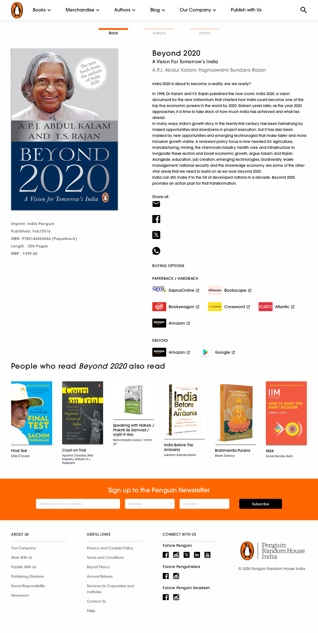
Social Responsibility (28, 586)
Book (113, 33)
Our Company (195, 10)
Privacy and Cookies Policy (110, 548)
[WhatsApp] (229, 247)
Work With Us (21, 557)
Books (39, 10)
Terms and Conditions (105, 557)
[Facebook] (229, 216)
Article (205, 33)
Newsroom (20, 595)
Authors (122, 10)
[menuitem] (39, 10)
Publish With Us (23, 567)
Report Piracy (98, 567)
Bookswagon (181, 306)
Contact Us (96, 601)
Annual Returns (100, 576)
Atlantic (282, 306)
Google (222, 352)
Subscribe (260, 504)
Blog (155, 10)
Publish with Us (246, 10)
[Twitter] (229, 232)
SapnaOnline (181, 290)
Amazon (177, 323)
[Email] (229, 200)
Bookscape (235, 290)
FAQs (91, 611)
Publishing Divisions (27, 576)
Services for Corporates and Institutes (110, 589)
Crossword (234, 306)
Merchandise (80, 10)
